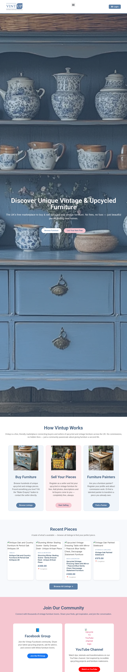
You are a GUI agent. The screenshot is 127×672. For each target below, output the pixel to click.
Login (116, 7)
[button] (73, 5)
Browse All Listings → (63, 586)
